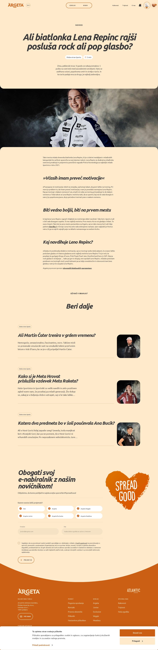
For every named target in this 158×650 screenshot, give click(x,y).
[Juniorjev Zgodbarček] (147, 5)
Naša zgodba (123, 612)
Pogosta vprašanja (76, 603)
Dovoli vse (137, 633)
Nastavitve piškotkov (77, 620)
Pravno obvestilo (75, 612)
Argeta (96, 603)
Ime (65, 527)
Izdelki (72, 5)
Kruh (85, 5)
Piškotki (71, 616)
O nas (133, 5)
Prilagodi (136, 641)
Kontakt (71, 607)
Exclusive (97, 612)
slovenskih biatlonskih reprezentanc (77, 268)
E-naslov (22, 527)
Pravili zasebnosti (81, 543)
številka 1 (53, 226)
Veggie (96, 616)
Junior (96, 607)
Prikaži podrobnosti (41, 645)
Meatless (97, 620)
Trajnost (125, 5)
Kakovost (115, 5)
